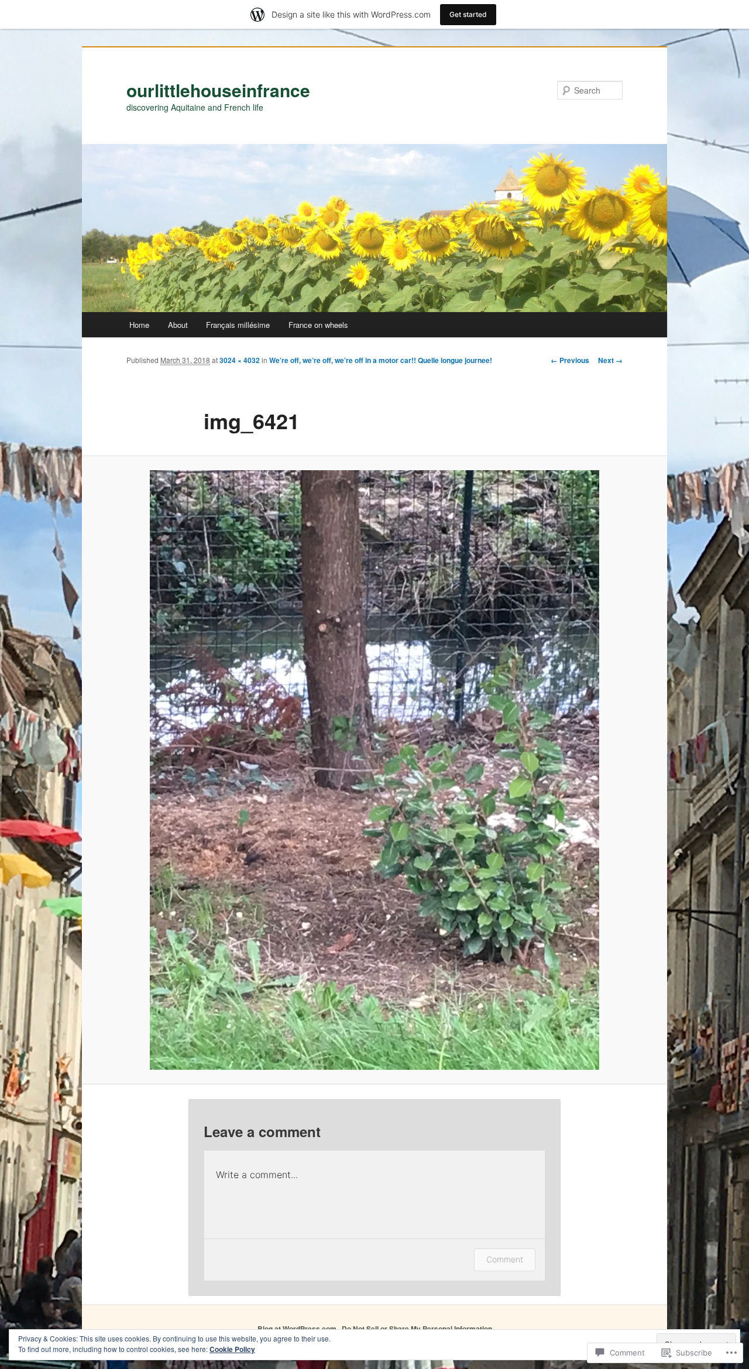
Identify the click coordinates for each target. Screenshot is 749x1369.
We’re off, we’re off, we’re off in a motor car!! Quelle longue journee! (380, 360)
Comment (504, 1259)
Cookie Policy (232, 1349)
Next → (610, 360)
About (178, 324)
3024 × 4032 (239, 360)
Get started (468, 14)
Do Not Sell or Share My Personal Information (417, 1328)
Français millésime (238, 324)
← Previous (570, 360)
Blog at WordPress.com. (297, 1328)
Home (139, 324)
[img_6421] (374, 770)
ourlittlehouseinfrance (218, 89)
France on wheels (318, 324)
